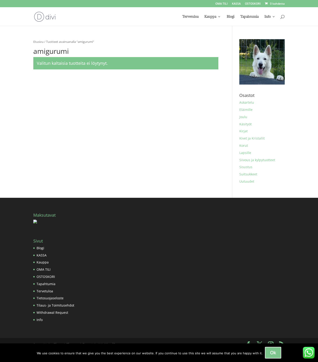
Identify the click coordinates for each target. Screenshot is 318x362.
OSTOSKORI (253, 4)
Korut (243, 145)
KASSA (236, 4)
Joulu (243, 117)
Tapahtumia (249, 17)
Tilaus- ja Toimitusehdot (55, 305)
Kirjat (243, 131)
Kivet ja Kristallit (252, 138)
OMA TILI (221, 4)
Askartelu (246, 102)
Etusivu (38, 42)
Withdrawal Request (52, 312)
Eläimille (246, 109)
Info (267, 17)
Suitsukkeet (248, 174)
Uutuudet (246, 181)
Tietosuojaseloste (50, 298)
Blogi (230, 17)
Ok (273, 352)
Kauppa (210, 17)
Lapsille (245, 152)
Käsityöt (245, 124)
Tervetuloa (190, 17)
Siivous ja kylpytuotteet (257, 160)
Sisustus (245, 167)
